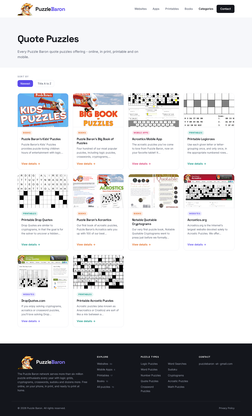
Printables (172, 9)
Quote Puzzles (149, 381)
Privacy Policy (226, 408)
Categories (206, 9)
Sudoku (172, 369)
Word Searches (177, 363)
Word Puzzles (149, 369)
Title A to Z (44, 83)
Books (189, 9)
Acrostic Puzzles (178, 381)
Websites (140, 9)
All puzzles (103, 386)
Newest (25, 83)
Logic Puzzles (149, 363)
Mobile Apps (104, 369)
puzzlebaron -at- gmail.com (215, 363)
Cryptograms (176, 375)
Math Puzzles (176, 386)
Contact (225, 9)
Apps (156, 9)
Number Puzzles (151, 375)
